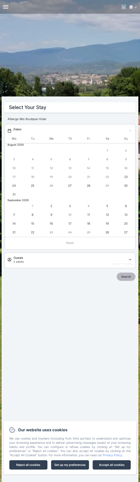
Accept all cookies (112, 465)
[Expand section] (130, 259)
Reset (70, 242)
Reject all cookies (28, 465)
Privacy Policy (112, 455)
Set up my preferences (70, 465)
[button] (107, 150)
